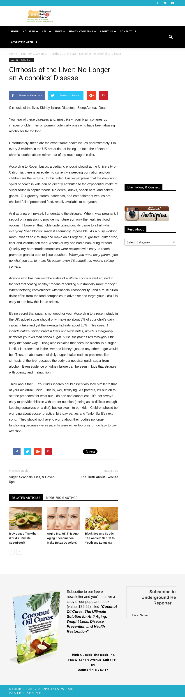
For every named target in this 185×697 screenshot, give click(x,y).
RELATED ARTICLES (26, 498)
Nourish (29, 31)
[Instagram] (165, 3)
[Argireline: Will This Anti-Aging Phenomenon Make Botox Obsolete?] (63, 518)
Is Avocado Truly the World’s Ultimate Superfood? (23, 538)
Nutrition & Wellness (21, 60)
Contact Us (128, 31)
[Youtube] (172, 3)
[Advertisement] (123, 16)
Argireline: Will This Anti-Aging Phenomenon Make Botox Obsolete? (63, 538)
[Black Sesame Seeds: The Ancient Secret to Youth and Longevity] (101, 518)
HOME (14, 31)
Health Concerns (81, 31)
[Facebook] (157, 3)
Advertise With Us (24, 42)
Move (58, 31)
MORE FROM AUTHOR (62, 498)
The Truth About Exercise (99, 477)
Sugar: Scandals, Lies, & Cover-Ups (32, 479)
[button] (170, 37)
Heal (45, 31)
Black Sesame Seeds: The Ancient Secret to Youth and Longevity (100, 538)
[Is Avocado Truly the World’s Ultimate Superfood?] (25, 518)
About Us (106, 31)
